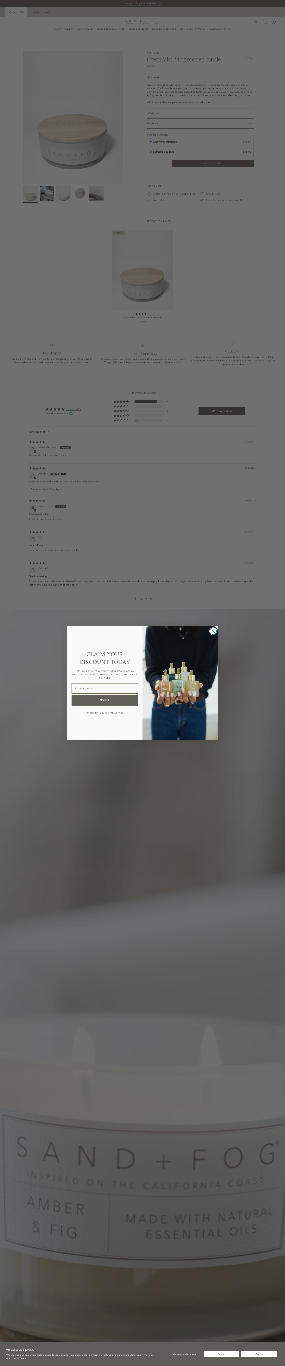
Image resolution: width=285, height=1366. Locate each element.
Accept (221, 1354)
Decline (259, 1354)
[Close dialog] (213, 631)
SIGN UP (105, 700)
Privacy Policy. (19, 1358)
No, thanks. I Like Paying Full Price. (105, 712)
